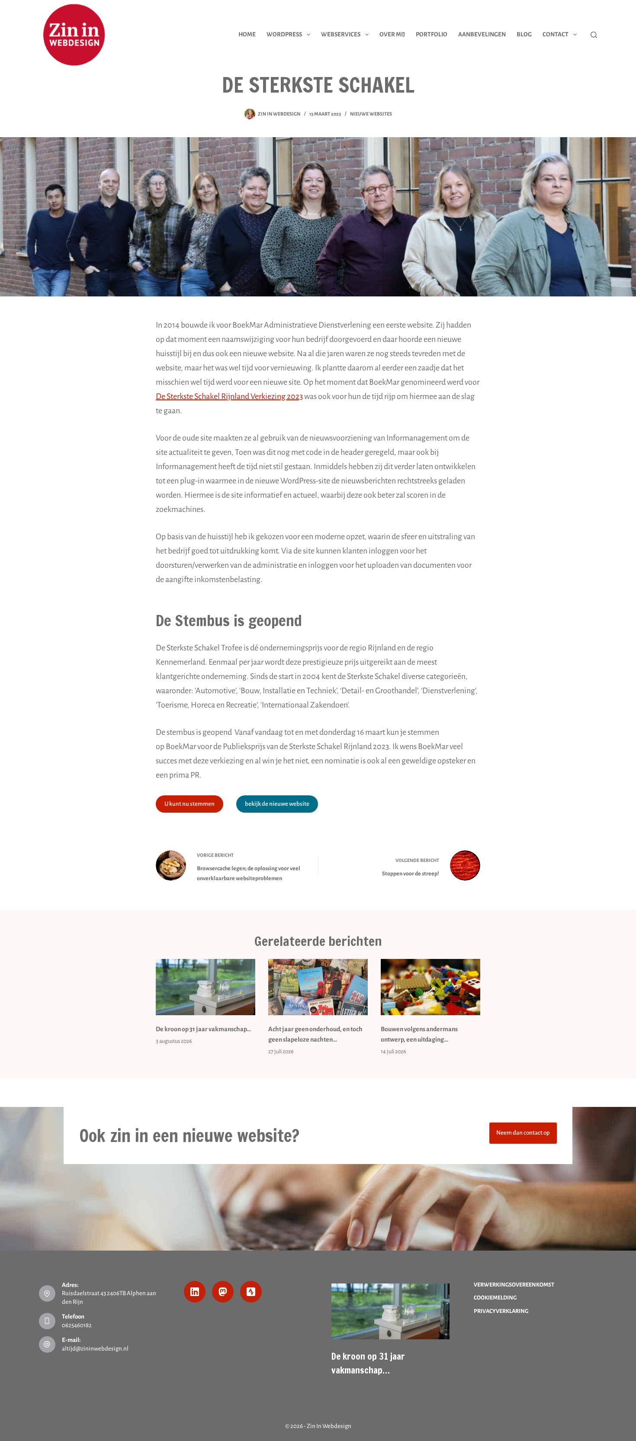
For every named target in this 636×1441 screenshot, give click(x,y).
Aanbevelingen (482, 34)
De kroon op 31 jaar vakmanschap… (203, 1029)
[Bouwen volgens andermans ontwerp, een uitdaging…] (430, 987)
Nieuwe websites (371, 113)
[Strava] (251, 1292)
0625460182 (77, 1325)
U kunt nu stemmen (189, 804)
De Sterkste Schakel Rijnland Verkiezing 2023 (229, 396)
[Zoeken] (594, 35)
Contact (556, 34)
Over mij (392, 34)
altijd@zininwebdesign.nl (95, 1348)
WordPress (284, 34)
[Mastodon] (223, 1292)
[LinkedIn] (195, 1292)
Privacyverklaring (501, 1311)
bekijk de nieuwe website (277, 804)
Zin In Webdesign (329, 1426)
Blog (524, 34)
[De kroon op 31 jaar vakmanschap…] (205, 987)
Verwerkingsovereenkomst (514, 1285)
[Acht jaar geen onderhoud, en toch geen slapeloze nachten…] (318, 987)
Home (247, 34)
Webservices (340, 34)
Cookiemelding (495, 1298)
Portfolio (431, 34)
